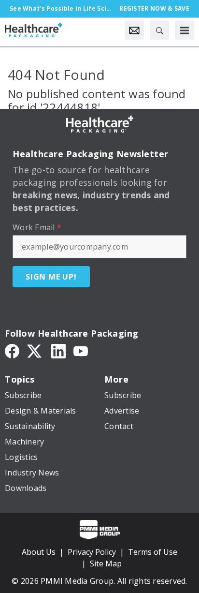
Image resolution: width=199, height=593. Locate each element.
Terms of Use (152, 552)
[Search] (159, 30)
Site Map (106, 563)
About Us (39, 552)
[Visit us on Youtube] (80, 350)
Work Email (37, 227)
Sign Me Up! (51, 276)
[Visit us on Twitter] (35, 350)
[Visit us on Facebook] (12, 350)
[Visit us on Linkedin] (58, 350)
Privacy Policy (92, 552)
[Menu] (184, 30)
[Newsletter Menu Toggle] (134, 30)
